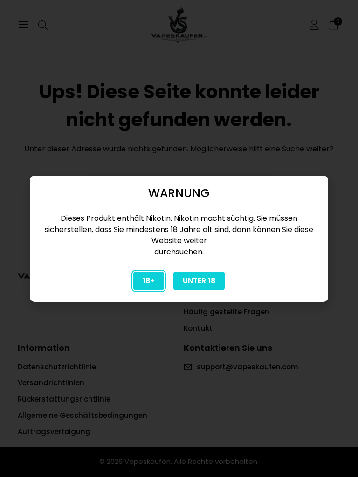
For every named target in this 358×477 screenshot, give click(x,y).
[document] (179, 238)
